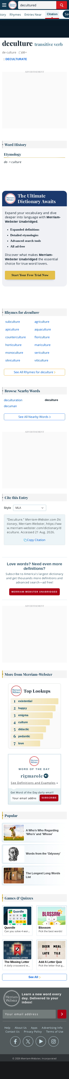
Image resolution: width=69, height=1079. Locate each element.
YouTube (41, 1041)
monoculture (14, 353)
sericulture (41, 353)
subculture (12, 322)
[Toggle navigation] (4, 5)
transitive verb (48, 44)
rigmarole (32, 776)
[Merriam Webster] (34, 761)
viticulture (41, 360)
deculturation (13, 400)
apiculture (12, 329)
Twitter (28, 1041)
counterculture (15, 337)
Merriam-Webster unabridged (35, 592)
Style (7, 508)
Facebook (15, 1041)
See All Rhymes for (33, 372)
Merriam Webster (12, 998)
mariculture (42, 345)
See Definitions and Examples (33, 783)
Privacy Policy (33, 1031)
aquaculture (42, 329)
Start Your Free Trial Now (30, 275)
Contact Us (12, 1031)
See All (33, 977)
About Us (21, 1027)
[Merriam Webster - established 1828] (12, 5)
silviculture (12, 360)
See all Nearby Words (33, 417)
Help (7, 1027)
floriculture (42, 337)
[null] (46, 776)
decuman (10, 406)
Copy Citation (36, 540)
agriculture (41, 322)
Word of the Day (34, 769)
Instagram (53, 1041)
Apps (34, 1027)
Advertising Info (52, 1027)
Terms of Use (54, 1031)
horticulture (13, 345)
